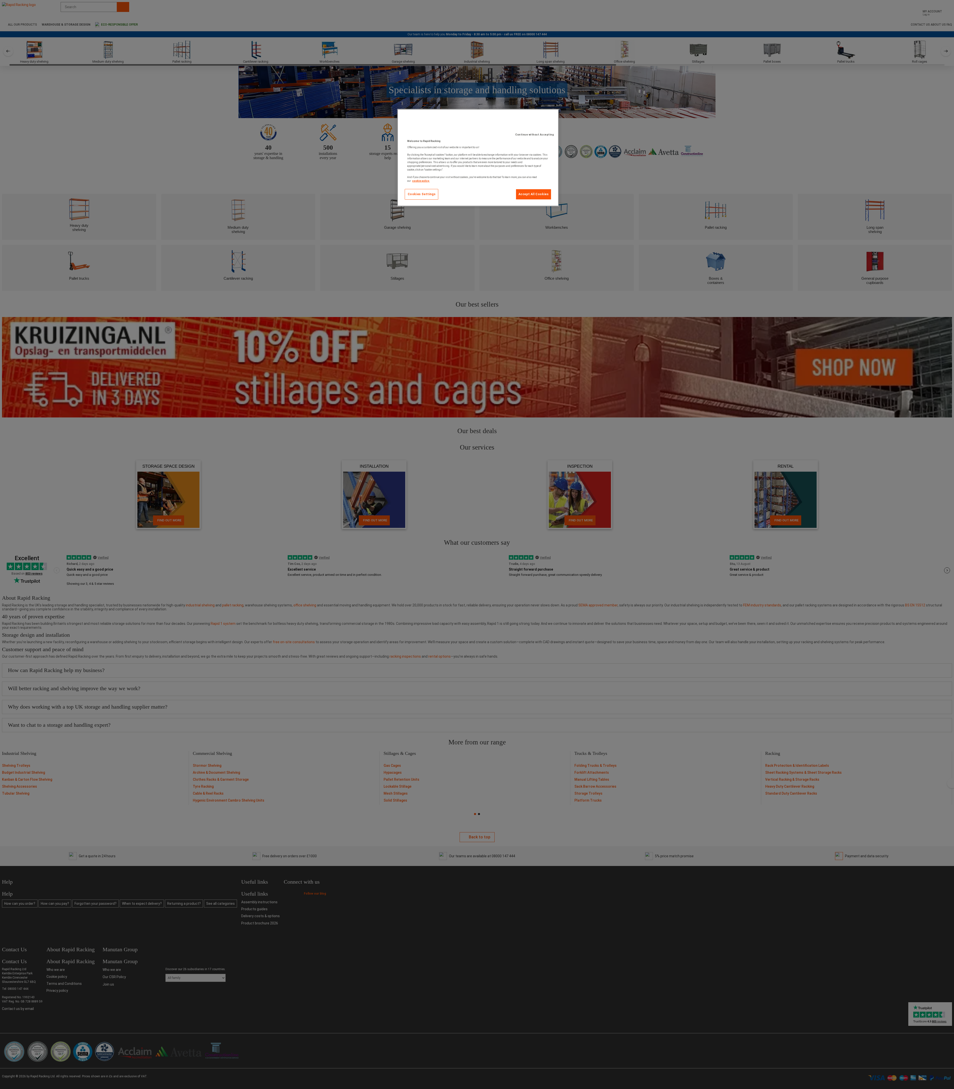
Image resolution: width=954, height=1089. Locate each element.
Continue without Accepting (534, 134)
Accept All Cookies (533, 194)
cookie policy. (421, 181)
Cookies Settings (422, 194)
